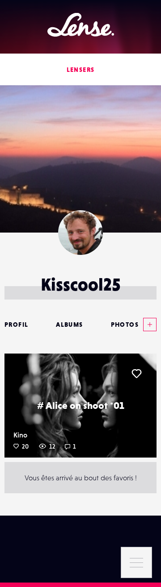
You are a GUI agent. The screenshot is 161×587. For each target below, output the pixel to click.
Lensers (81, 69)
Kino (20, 435)
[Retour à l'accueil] (80, 25)
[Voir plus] (148, 324)
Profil (16, 324)
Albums (69, 324)
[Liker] (136, 373)
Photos (125, 324)
